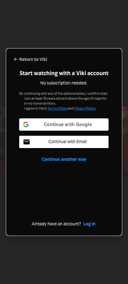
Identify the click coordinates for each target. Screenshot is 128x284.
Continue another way (64, 159)
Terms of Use (57, 108)
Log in (89, 224)
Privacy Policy (84, 108)
